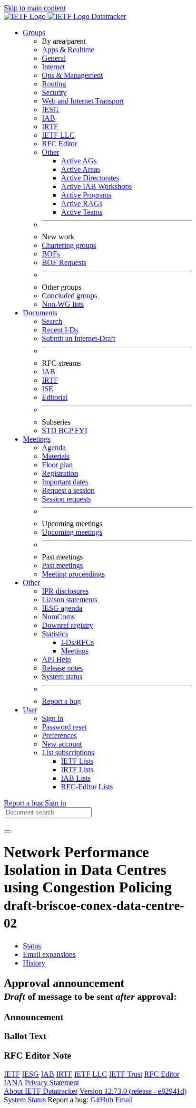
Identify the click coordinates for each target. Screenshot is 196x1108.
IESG (50, 109)
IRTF (50, 127)
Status (32, 946)
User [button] (30, 710)
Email (124, 1100)
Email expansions (49, 954)
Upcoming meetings (72, 532)
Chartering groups (69, 245)
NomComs (58, 617)
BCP (67, 430)
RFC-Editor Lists (87, 787)
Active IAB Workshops (96, 186)
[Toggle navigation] (7, 831)
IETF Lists (77, 761)
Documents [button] (40, 313)
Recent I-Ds (60, 330)
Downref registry (67, 625)
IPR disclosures (65, 591)
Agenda (54, 448)
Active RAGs (81, 203)
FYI (81, 430)
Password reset (64, 727)
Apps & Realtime (68, 50)
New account (62, 744)
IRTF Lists (77, 770)
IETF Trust (125, 1074)
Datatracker (107, 16)
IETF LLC (58, 135)
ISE (47, 389)
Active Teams (81, 212)
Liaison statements (69, 600)
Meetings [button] (36, 439)
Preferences (59, 735)
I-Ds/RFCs (77, 642)
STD (50, 430)
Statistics (55, 634)
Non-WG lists (63, 304)
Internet (53, 67)
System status (62, 676)
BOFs (51, 254)
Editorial (55, 397)
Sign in (52, 718)
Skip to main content (35, 8)
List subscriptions (68, 752)
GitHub (101, 1100)
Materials (55, 456)
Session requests (66, 499)
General (54, 58)
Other (50, 152)
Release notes (62, 668)
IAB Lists (75, 778)
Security (54, 92)
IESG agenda (62, 608)
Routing (54, 84)
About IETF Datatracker (41, 1091)
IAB (48, 118)
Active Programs (86, 195)
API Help (56, 659)
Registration (60, 473)
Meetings (74, 651)
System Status (25, 1100)
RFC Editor (59, 144)
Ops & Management (72, 75)
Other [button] (31, 582)
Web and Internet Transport (83, 101)
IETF (12, 1074)
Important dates (65, 482)
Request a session (68, 490)
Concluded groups (69, 296)
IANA (13, 1083)
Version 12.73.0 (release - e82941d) (132, 1091)
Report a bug (61, 701)
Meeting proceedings (73, 574)
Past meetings (62, 565)
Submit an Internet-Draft (78, 338)
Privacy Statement (52, 1083)
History (34, 963)
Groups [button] (34, 32)
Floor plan (57, 465)
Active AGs (79, 161)
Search (52, 321)
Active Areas (80, 169)
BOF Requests (64, 262)
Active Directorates (90, 178)
